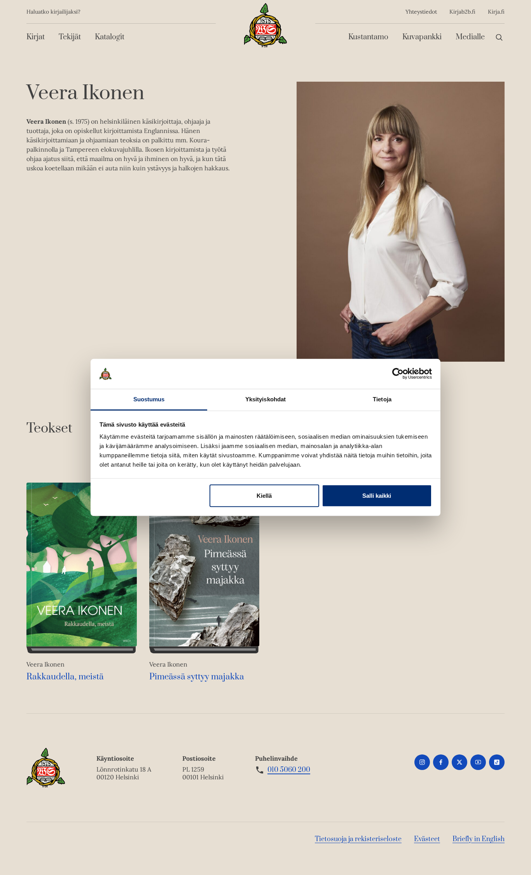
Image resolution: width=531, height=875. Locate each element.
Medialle (470, 37)
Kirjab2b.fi (462, 11)
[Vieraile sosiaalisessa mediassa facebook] (441, 762)
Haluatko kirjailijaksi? (53, 11)
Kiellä (264, 495)
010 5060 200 (288, 770)
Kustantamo (368, 37)
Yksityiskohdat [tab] (265, 399)
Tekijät (70, 37)
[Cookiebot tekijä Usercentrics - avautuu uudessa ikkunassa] (398, 374)
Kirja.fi (496, 11)
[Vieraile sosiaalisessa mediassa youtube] (478, 762)
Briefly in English (478, 839)
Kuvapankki (422, 37)
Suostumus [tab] (149, 399)
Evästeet (427, 839)
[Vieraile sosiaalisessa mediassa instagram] (422, 762)
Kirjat (35, 37)
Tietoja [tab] (382, 399)
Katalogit (109, 37)
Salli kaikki (376, 495)
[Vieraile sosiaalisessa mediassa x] (459, 762)
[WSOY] (265, 25)
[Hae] (499, 37)
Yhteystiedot (421, 11)
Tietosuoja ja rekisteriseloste (358, 839)
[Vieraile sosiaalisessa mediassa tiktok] (497, 762)
